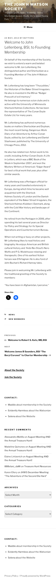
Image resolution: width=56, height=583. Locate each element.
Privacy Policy (11, 576)
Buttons (28, 38)
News (12, 315)
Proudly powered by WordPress (35, 576)
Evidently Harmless (18, 410)
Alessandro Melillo (14, 437)
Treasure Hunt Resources (37, 466)
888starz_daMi (12, 466)
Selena (11, 416)
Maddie (12, 404)
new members (17, 319)
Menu (29, 27)
